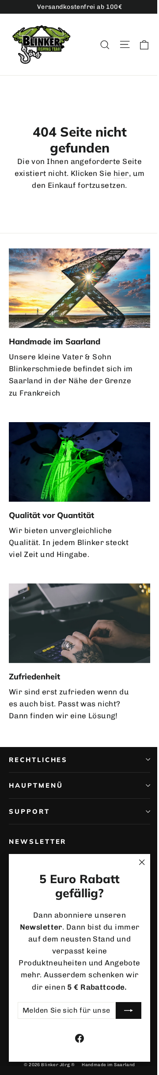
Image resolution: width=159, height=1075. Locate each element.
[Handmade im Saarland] (79, 288)
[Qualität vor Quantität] (79, 462)
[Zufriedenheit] (79, 623)
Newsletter (37, 841)
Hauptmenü (36, 785)
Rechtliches (38, 759)
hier (121, 173)
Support (29, 811)
